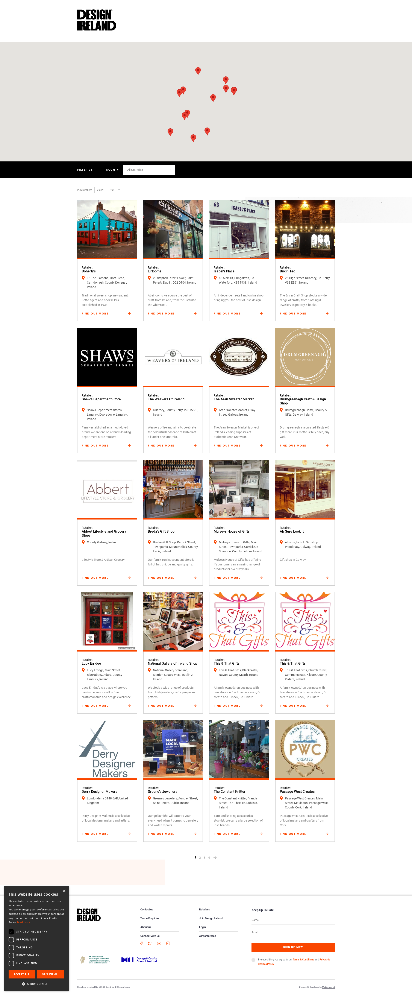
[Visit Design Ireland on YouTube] (159, 943)
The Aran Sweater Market (234, 399)
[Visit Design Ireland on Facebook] (141, 943)
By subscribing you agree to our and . (294, 962)
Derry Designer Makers (99, 792)
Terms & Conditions (303, 959)
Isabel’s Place (224, 271)
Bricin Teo (287, 271)
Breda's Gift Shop (161, 531)
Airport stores (207, 935)
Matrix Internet (328, 987)
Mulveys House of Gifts (232, 531)
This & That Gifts (226, 663)
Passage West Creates (297, 792)
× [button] (63, 891)
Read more (23, 922)
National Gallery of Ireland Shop (172, 663)
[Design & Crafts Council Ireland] (139, 959)
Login (202, 927)
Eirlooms (154, 271)
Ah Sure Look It (292, 531)
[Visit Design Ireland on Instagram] (168, 943)
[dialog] (36, 938)
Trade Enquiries (149, 918)
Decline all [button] (50, 974)
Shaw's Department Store (101, 399)
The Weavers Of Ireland (166, 399)
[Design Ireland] (96, 19)
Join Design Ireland (211, 918)
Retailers (204, 909)
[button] (207, 131)
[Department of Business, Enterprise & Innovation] (95, 959)
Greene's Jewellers (162, 792)
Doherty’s (89, 271)
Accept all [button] (22, 974)
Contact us (146, 909)
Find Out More (95, 313)
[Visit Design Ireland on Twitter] (150, 943)
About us (145, 927)
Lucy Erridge (91, 663)
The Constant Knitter (229, 792)
